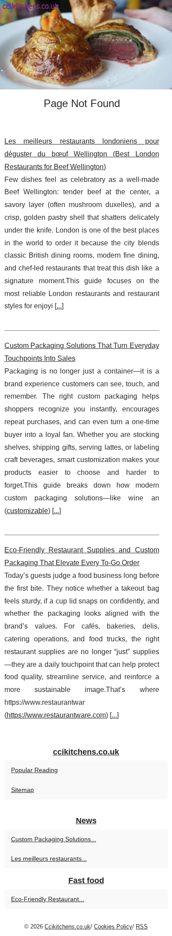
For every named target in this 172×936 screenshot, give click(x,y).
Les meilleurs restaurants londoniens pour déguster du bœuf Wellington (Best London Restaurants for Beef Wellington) (81, 153)
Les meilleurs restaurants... (49, 858)
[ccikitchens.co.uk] (86, 44)
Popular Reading (34, 769)
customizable (27, 510)
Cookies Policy (113, 926)
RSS (142, 926)
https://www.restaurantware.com (56, 715)
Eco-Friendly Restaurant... (47, 899)
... (59, 306)
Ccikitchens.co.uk (67, 926)
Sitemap (22, 789)
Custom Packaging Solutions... (53, 839)
